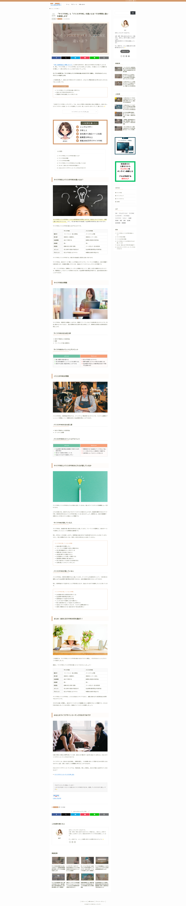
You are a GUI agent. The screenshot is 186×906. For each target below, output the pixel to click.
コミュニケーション (123, 213)
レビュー (125, 218)
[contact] (134, 1)
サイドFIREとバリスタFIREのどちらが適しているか (72, 163)
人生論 (129, 218)
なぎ (59, 838)
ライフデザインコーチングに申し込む (64, 774)
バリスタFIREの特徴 (64, 160)
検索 (133, 13)
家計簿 (116, 220)
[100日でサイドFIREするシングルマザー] (55, 4)
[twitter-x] (126, 1)
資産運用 (124, 223)
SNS (116, 213)
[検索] (136, 1)
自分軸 (128, 220)
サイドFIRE (60, 18)
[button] (56, 58)
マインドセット (120, 195)
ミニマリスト (118, 218)
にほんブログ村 (57, 798)
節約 (124, 220)
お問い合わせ (91, 901)
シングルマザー (118, 215)
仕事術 (118, 201)
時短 (121, 220)
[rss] (132, 1)
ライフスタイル (120, 198)
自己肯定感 (117, 223)
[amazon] (75, 842)
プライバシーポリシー (100, 901)
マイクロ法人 (126, 215)
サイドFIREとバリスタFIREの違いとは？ (69, 156)
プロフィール (125, 51)
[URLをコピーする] (104, 58)
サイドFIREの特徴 (63, 158)
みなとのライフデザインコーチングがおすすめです (72, 168)
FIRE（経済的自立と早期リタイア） (63, 65)
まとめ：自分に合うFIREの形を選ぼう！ (69, 165)
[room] (128, 1)
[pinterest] (130, 1)
